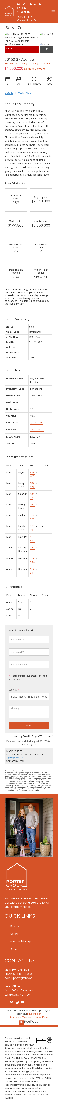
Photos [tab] (19, 92)
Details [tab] (9, 92)
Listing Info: (13, 370)
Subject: (13, 689)
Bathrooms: (13, 587)
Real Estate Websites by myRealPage (29, 1017)
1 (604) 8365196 (14, 757)
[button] (6, 1002)
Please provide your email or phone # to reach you (28, 677)
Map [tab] (28, 92)
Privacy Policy (34, 1013)
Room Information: (19, 457)
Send (29, 725)
